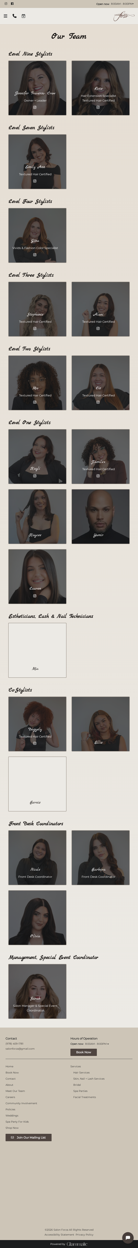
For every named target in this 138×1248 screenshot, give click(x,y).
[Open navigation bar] (5, 16)
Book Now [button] (83, 1052)
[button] (23, 16)
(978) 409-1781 (14, 1043)
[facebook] (14, 3)
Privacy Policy (84, 1234)
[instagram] (7, 3)
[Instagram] (35, 107)
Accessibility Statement (59, 1234)
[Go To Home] (124, 16)
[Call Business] (14, 16)
